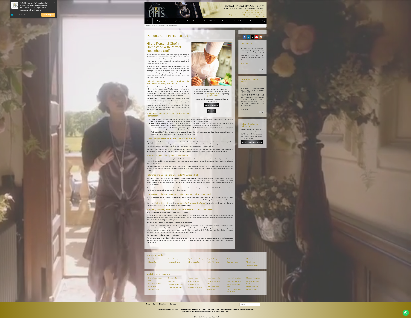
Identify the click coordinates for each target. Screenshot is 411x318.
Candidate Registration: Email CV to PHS (249, 17)
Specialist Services (240, 21)
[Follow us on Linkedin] (248, 37)
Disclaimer (162, 304)
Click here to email (213, 309)
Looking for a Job (176, 21)
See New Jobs (48, 15)
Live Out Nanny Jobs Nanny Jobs (234, 290)
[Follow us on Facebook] (244, 37)
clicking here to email (214, 94)
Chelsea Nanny (153, 262)
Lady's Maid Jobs (213, 286)
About (148, 21)
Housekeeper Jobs (213, 278)
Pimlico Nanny (231, 259)
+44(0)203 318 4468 (211, 96)
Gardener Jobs (193, 278)
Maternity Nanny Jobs (234, 278)
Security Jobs (172, 278)
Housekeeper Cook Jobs (213, 282)
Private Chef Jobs (252, 286)
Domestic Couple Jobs (175, 284)
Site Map (173, 304)
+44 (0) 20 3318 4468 (160, 203)
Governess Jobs (193, 281)
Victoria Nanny (251, 262)
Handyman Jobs (193, 284)
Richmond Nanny (232, 262)
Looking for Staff (160, 21)
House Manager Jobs (195, 287)
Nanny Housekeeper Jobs (234, 285)
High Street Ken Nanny (195, 259)
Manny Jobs (211, 289)
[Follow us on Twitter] (252, 37)
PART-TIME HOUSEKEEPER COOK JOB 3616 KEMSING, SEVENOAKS (252, 90)
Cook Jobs (171, 281)
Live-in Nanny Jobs (154, 283)
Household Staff (192, 21)
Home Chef (225, 21)
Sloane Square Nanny (253, 259)
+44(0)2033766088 (257, 11)
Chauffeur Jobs (153, 289)
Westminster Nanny (253, 265)
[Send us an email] (256, 37)
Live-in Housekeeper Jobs (155, 279)
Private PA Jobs (251, 289)
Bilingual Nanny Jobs (253, 278)
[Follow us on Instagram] (260, 37)
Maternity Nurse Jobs (234, 281)
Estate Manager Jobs (175, 287)
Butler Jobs (152, 286)
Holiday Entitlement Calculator (252, 142)
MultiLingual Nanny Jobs (252, 282)
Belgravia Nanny (153, 259)
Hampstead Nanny (174, 262)
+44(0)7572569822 (257, 13)
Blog (263, 21)
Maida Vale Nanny (213, 262)
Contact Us (253, 21)
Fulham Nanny (173, 259)
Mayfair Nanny (212, 259)
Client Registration (211, 105)
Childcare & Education (209, 21)
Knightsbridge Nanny (195, 262)
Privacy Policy (151, 304)
